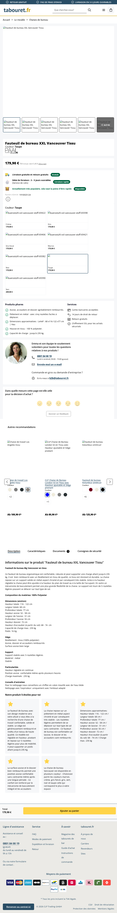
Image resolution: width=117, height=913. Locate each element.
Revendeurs (86, 848)
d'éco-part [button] (42, 164)
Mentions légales (106, 908)
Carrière (85, 843)
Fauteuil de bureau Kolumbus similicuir (92, 481)
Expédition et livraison (43, 844)
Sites (83, 853)
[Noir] (102, 489)
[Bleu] (47, 494)
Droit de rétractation (104, 904)
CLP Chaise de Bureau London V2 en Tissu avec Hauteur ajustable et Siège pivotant (58, 484)
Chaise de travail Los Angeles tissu (17, 481)
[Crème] (9, 489)
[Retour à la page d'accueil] (17, 10)
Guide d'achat (68, 848)
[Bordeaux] (90, 489)
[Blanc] (84, 489)
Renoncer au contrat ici (18, 906)
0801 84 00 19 (44, 356)
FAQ (34, 834)
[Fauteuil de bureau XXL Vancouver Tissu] (58, 70)
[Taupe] (27, 489)
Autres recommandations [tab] (22, 427)
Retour (35, 849)
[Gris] (15, 489)
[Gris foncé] (21, 489)
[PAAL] (11, 150)
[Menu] (103, 10)
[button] (8, 199)
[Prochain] (110, 482)
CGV (90, 904)
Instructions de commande (67, 857)
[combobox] (70, 10)
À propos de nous (87, 836)
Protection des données (84, 908)
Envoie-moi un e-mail (49, 364)
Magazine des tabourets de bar (68, 839)
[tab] (14, 551)
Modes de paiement (42, 839)
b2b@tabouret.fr (59, 378)
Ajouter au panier (69, 810)
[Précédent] (7, 482)
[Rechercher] (89, 10)
